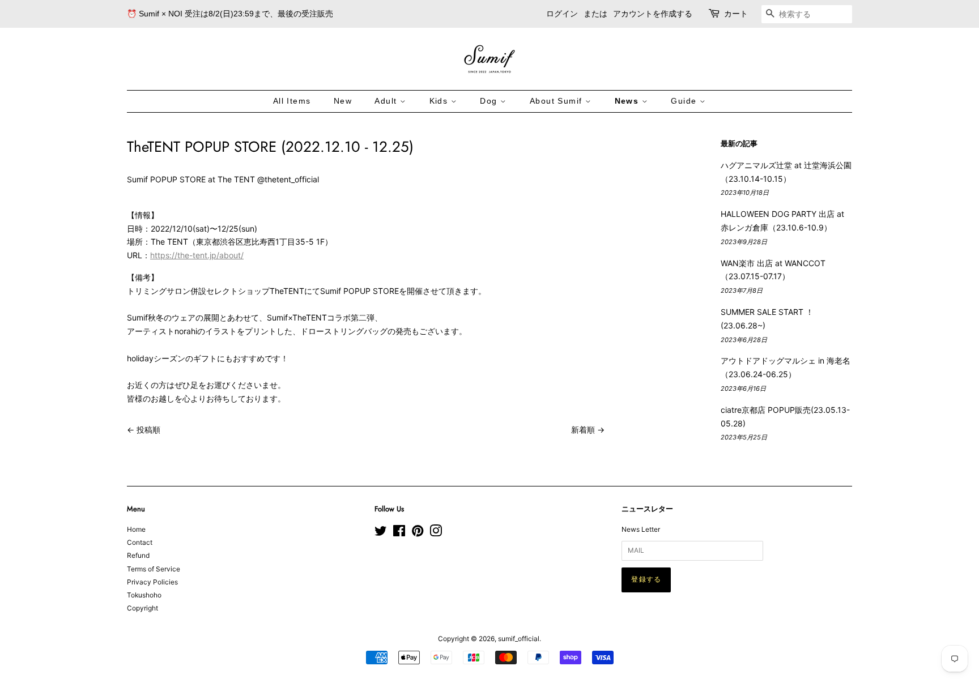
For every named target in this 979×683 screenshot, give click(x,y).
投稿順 (148, 429)
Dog (490, 100)
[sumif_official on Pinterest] (417, 533)
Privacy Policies (152, 582)
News (628, 100)
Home (136, 529)
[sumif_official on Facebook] (399, 533)
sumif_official (518, 638)
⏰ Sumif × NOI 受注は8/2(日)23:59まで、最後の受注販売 (230, 13)
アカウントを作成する (652, 13)
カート (736, 13)
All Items (292, 100)
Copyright (142, 608)
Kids (440, 100)
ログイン (562, 13)
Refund (138, 555)
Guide (685, 100)
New (343, 100)
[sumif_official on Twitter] (380, 533)
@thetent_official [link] (288, 179)
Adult (386, 100)
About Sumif (557, 100)
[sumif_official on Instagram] (435, 533)
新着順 (583, 429)
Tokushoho (144, 595)
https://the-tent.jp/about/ (197, 255)
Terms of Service (153, 569)
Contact (139, 542)
